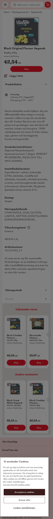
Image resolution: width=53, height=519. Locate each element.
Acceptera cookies (24, 492)
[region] (24, 487)
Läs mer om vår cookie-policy (16, 484)
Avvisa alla (24, 500)
